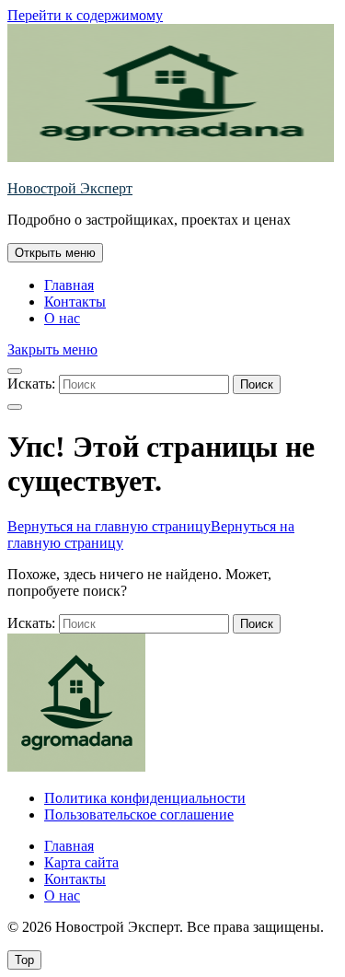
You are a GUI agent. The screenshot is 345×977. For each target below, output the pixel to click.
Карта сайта (81, 862)
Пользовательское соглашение (139, 814)
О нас (62, 318)
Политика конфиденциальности (145, 798)
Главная (69, 285)
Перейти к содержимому (85, 15)
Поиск (256, 384)
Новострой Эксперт (69, 188)
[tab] (55, 252)
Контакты (75, 301)
